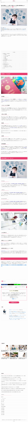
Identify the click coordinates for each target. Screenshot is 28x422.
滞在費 (5, 57)
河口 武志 (4, 313)
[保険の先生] (14, 1)
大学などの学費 (6, 56)
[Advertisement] (14, 43)
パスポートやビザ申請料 (7, 55)
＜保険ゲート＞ (14, 298)
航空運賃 (5, 54)
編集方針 (24, 29)
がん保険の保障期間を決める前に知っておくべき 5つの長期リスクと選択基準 (10, 377)
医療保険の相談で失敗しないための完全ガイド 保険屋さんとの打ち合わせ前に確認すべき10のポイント (13, 385)
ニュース (3, 403)
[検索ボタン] (27, 1)
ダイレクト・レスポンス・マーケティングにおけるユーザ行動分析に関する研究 (17, 312)
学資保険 (3, 409)
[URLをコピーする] (24, 284)
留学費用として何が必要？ (6, 53)
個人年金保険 (3, 406)
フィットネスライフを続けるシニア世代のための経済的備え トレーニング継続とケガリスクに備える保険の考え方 (13, 381)
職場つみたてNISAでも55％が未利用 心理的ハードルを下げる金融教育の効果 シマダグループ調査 (13, 375)
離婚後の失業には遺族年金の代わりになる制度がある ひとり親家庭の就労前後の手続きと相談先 (13, 388)
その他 (3, 401)
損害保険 (3, 411)
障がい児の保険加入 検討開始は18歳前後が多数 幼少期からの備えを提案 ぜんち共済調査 (12, 390)
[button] (4, 284)
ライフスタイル (4, 398)
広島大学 (10, 311)
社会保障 (3, 414)
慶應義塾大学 (15, 311)
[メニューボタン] (1, 1)
